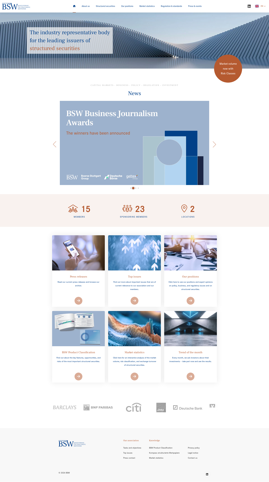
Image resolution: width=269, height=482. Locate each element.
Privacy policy (194, 448)
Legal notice (193, 453)
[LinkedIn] (249, 6)
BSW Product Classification (160, 448)
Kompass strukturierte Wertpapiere (164, 453)
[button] (54, 144)
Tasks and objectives (132, 448)
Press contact (129, 458)
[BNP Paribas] (71, 407)
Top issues (127, 453)
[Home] (74, 6)
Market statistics (156, 458)
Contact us (192, 458)
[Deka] (134, 407)
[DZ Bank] (197, 407)
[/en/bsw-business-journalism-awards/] (134, 143)
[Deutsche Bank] (161, 407)
